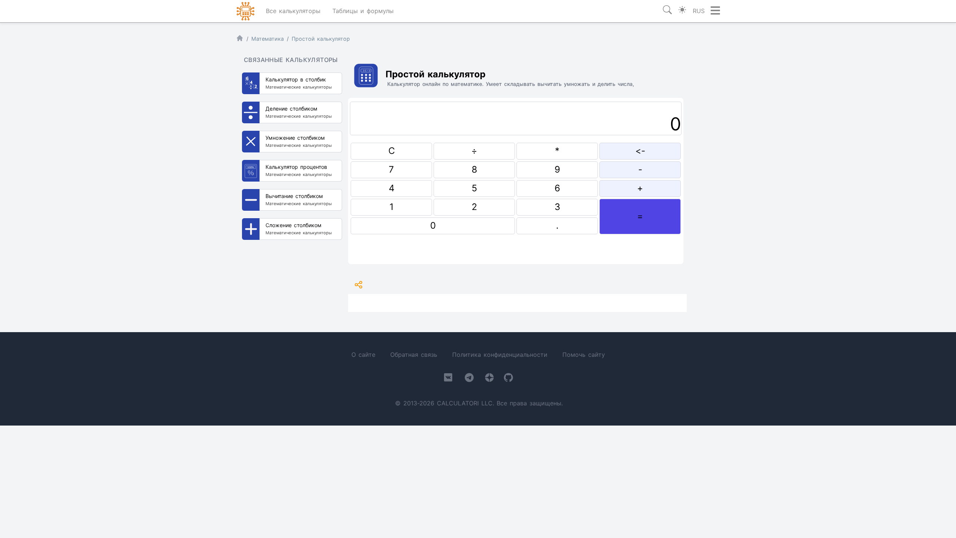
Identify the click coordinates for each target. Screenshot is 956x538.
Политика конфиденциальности (499, 354)
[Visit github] (508, 379)
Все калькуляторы (293, 11)
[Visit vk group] (448, 379)
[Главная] (239, 40)
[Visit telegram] (469, 379)
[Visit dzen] (489, 379)
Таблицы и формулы (363, 11)
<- (640, 150)
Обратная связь (413, 354)
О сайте (363, 354)
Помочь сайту (583, 354)
